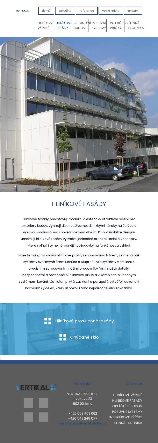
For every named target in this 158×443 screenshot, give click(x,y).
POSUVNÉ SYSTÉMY (99, 25)
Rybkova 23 (82, 398)
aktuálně (65, 11)
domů (46, 11)
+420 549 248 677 (82, 418)
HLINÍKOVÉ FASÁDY (63, 25)
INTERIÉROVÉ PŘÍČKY (117, 25)
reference (87, 11)
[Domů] (22, 11)
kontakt (133, 11)
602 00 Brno (82, 403)
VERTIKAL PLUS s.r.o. (82, 393)
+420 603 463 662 (82, 413)
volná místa (110, 11)
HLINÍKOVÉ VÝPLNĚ (45, 25)
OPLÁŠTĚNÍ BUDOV (81, 25)
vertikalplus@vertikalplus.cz (83, 423)
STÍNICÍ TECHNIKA (135, 25)
